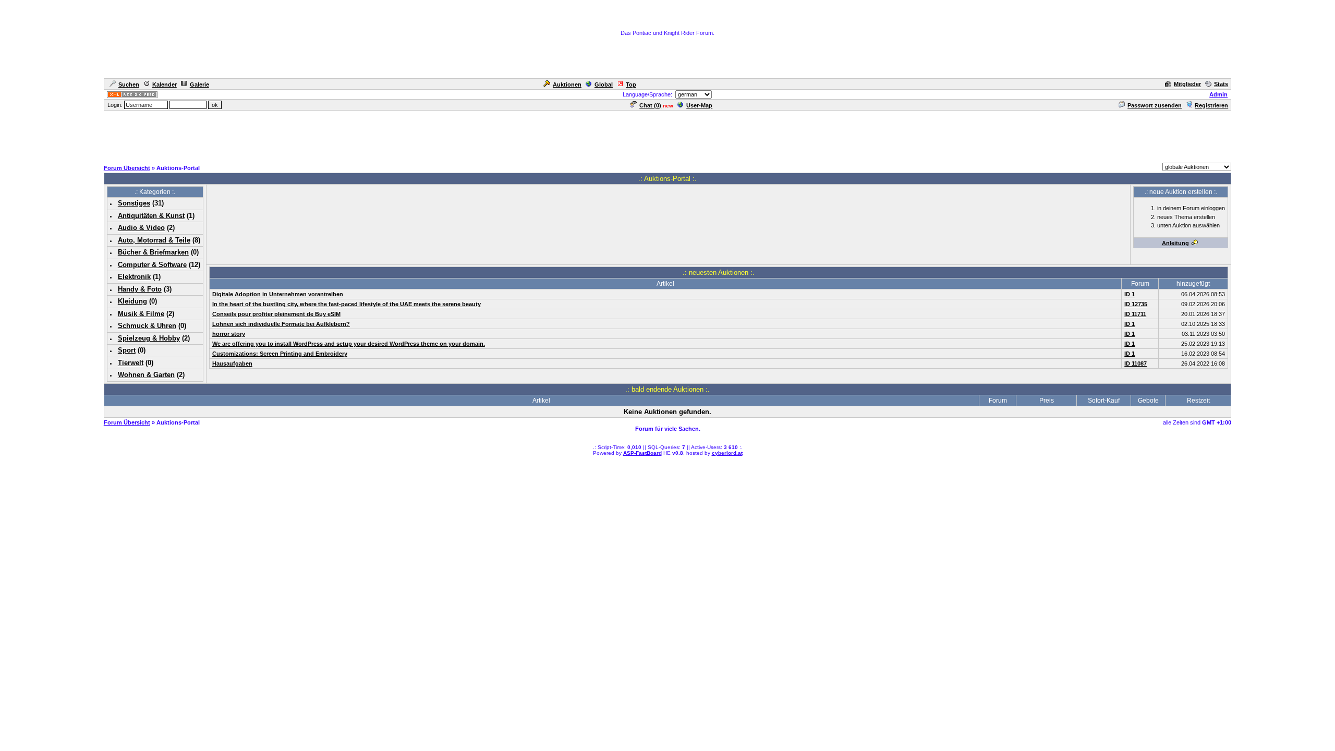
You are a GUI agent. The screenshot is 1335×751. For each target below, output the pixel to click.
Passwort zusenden (1154, 105)
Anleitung (1175, 243)
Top (631, 84)
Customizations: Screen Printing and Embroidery (279, 353)
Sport (127, 350)
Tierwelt (130, 363)
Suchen (128, 84)
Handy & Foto (140, 289)
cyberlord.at (727, 453)
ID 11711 (1135, 314)
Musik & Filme (141, 314)
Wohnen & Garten (146, 375)
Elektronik (134, 277)
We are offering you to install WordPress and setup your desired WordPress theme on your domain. (348, 344)
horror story (228, 334)
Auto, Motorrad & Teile (154, 240)
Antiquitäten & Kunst (151, 216)
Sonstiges (134, 203)
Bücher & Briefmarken (153, 252)
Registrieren (1211, 105)
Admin (1218, 94)
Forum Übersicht (127, 168)
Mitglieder (1187, 84)
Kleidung (132, 301)
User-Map (699, 105)
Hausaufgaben (232, 363)
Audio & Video (141, 228)
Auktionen (567, 84)
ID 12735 (1135, 304)
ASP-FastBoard (642, 453)
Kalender (164, 84)
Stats (1221, 84)
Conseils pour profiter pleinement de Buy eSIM (276, 314)
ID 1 (1129, 294)
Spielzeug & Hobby (149, 338)
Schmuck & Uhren (147, 326)
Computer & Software (152, 265)
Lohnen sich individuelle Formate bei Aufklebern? (281, 324)
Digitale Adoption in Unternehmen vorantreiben (277, 294)
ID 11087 (1135, 363)
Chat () (650, 105)
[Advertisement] (667, 135)
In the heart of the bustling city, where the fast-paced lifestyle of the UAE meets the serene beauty (346, 304)
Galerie (199, 84)
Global (603, 84)
